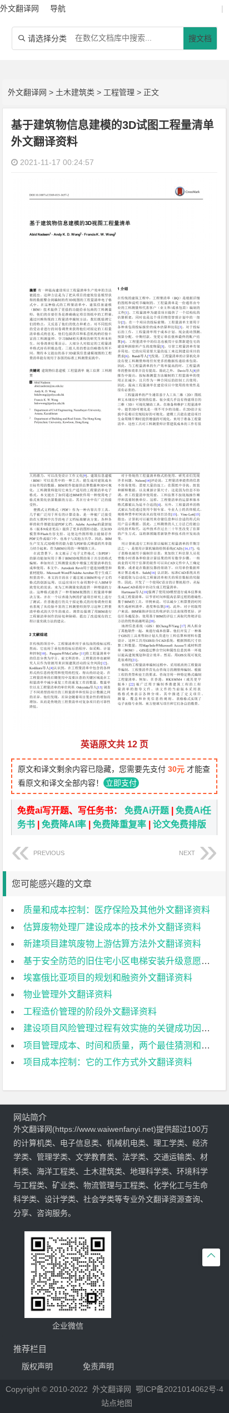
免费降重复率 (119, 824)
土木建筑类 (75, 92)
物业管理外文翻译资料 (67, 994)
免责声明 (98, 1366)
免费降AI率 (64, 824)
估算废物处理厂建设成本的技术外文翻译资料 (112, 927)
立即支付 (121, 782)
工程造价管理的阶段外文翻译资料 (90, 1011)
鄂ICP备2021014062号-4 (179, 1389)
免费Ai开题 (147, 810)
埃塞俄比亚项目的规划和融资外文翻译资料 (107, 977)
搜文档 (200, 38)
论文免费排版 (179, 824)
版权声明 (37, 1366)
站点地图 (116, 1403)
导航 (58, 8)
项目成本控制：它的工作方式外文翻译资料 (107, 1062)
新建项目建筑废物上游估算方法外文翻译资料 (112, 943)
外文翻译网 (27, 92)
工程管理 (119, 92)
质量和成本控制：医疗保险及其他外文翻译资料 (116, 910)
